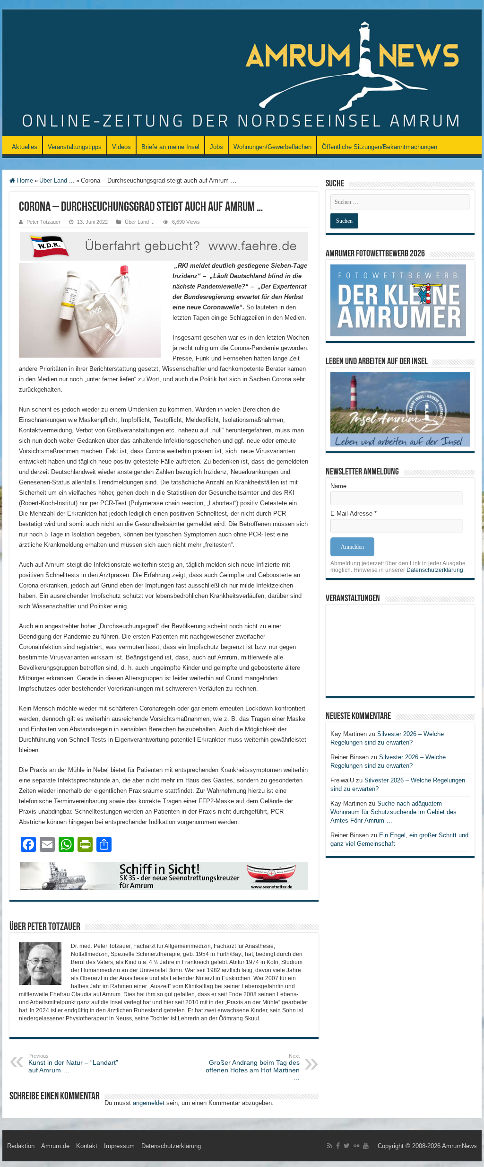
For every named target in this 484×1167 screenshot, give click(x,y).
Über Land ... (57, 180)
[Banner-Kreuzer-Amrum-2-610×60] (164, 875)
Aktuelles (24, 146)
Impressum (119, 1145)
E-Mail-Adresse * (353, 513)
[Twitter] (347, 1145)
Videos (121, 146)
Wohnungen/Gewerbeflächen (272, 146)
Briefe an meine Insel (170, 146)
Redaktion (21, 1145)
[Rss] (329, 1145)
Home (24, 180)
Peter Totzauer (43, 222)
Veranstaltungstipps (75, 146)
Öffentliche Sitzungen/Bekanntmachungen (379, 146)
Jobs (216, 146)
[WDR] (164, 245)
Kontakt (86, 1145)
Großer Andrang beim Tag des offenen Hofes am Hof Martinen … (253, 1067)
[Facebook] (338, 1145)
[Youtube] (366, 1145)
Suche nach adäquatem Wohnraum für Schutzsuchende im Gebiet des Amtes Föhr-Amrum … (393, 812)
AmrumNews (459, 1145)
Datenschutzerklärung (434, 570)
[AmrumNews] (242, 73)
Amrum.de (55, 1145)
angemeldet (148, 1102)
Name (338, 486)
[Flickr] (356, 1145)
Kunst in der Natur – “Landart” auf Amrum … (73, 1063)
